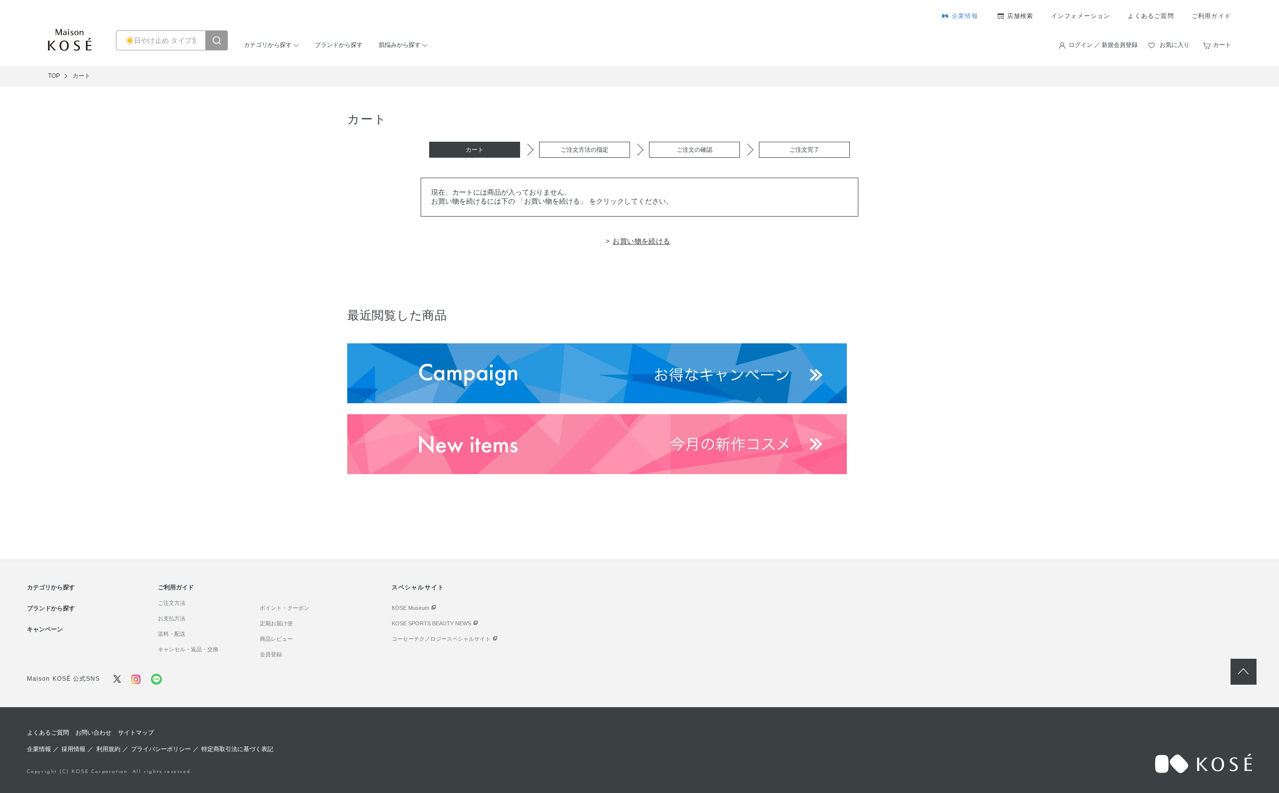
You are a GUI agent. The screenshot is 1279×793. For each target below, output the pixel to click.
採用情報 (73, 749)
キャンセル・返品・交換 (188, 649)
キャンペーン (45, 629)
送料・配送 (171, 634)
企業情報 (965, 15)
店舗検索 (1020, 15)
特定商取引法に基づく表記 (237, 749)
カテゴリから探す (268, 44)
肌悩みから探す (400, 44)
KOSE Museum (410, 608)
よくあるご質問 (1151, 15)
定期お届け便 (276, 623)
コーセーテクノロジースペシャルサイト (441, 639)
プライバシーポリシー (161, 749)
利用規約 (108, 749)
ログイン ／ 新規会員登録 (1103, 44)
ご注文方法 (171, 603)
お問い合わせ (93, 732)
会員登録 (271, 654)
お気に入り (1175, 44)
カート (1222, 44)
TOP (54, 75)
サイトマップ (136, 732)
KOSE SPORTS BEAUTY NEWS (431, 623)
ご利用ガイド (1211, 15)
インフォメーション (1081, 15)
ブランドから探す (339, 44)
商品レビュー (276, 639)
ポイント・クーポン (284, 608)
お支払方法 (171, 618)
